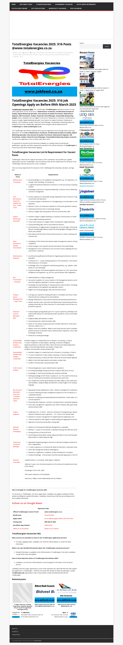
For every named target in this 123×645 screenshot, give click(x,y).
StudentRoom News (43, 4)
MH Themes (38, 640)
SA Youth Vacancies (48, 54)
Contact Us (15, 631)
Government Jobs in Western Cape (32, 54)
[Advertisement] (61, 25)
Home (14, 4)
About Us (14, 628)
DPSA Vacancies (76, 8)
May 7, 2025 (18, 52)
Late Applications (38, 8)
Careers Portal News (38, 52)
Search (82, 43)
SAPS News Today (26, 4)
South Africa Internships (86, 4)
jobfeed (26, 52)
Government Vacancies (64, 4)
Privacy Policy (16, 634)
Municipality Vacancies (57, 8)
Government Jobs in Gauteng (53, 52)
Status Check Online (19, 8)
